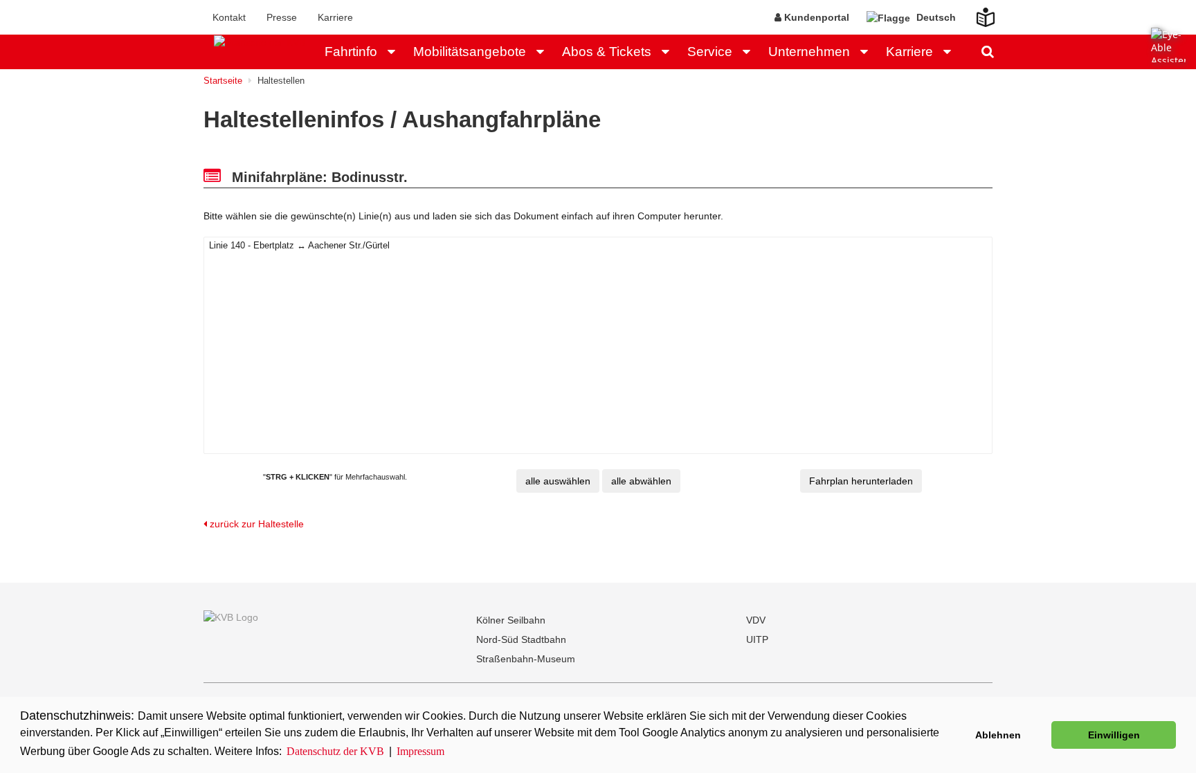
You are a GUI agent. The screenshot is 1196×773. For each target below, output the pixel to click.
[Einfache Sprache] (977, 13)
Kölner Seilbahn (510, 620)
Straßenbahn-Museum (525, 658)
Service (709, 51)
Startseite (222, 80)
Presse (281, 17)
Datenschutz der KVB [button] (335, 751)
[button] (395, 52)
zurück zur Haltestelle (255, 523)
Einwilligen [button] (1114, 734)
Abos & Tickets (606, 51)
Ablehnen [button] (998, 734)
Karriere (335, 17)
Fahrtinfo (351, 51)
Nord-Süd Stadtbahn (521, 639)
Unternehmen (809, 51)
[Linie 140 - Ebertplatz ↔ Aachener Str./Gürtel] (598, 246)
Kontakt (229, 17)
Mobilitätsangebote (469, 51)
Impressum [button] (420, 751)
